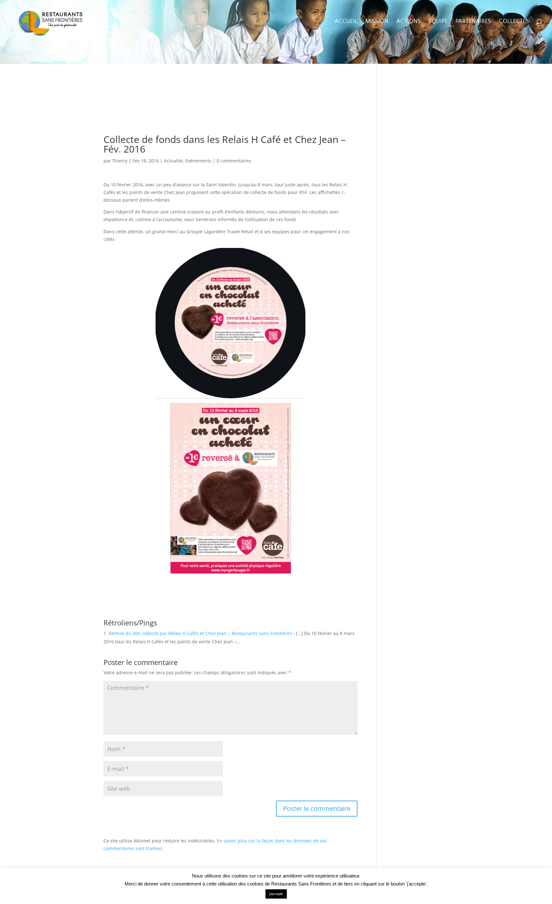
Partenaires (473, 22)
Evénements (198, 161)
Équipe (438, 22)
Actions (408, 22)
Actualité (173, 161)
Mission (376, 22)
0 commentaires (234, 161)
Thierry (119, 161)
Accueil (346, 22)
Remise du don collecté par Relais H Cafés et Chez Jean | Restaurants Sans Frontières (200, 633)
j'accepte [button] (276, 894)
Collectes (514, 22)
